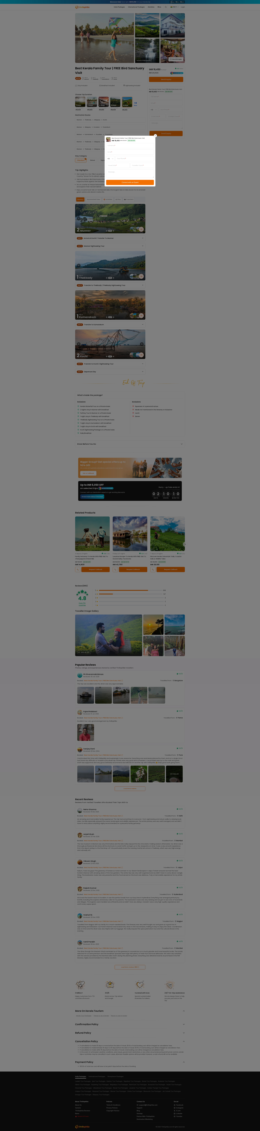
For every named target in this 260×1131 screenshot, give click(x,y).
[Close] (155, 136)
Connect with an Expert (130, 182)
